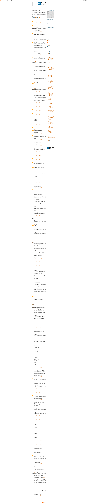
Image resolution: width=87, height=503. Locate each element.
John (34, 88)
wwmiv (34, 129)
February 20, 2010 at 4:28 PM (38, 182)
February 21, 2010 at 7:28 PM (38, 419)
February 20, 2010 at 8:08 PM (38, 261)
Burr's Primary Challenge (50, 111)
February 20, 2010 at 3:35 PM (38, 151)
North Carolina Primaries (50, 85)
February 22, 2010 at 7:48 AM (38, 463)
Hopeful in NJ (35, 61)
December (49, 47)
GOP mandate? (49, 77)
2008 (48, 141)
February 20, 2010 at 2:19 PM (38, 102)
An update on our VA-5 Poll (51, 116)
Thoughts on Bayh (50, 95)
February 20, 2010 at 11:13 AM (38, 31)
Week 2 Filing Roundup (50, 81)
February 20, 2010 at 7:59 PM (38, 258)
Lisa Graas (35, 306)
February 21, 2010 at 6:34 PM (38, 415)
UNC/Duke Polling (50, 118)
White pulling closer (50, 112)
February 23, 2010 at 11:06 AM (38, 495)
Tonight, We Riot (35, 82)
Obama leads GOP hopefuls (51, 86)
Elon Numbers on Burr (50, 59)
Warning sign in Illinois (50, 130)
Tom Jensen (48, 42)
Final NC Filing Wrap (50, 57)
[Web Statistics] (43, 502)
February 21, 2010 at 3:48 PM (38, 376)
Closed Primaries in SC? (50, 94)
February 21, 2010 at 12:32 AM (38, 327)
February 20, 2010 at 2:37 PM (38, 110)
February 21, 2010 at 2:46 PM (38, 367)
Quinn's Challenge (50, 122)
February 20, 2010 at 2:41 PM (38, 121)
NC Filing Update (50, 69)
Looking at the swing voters (51, 68)
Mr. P (34, 166)
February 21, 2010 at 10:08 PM (38, 449)
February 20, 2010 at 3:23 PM (38, 133)
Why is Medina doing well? (51, 110)
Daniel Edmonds (35, 478)
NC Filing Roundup (50, 63)
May (48, 53)
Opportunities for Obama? (50, 117)
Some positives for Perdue (51, 92)
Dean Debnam (48, 40)
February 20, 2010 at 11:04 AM (38, 22)
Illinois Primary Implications (51, 136)
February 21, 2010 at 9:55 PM (38, 440)
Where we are (49, 121)
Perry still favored (50, 75)
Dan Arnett (44, 477)
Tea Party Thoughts (50, 99)
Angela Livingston (35, 27)
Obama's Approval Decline (50, 82)
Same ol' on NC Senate (50, 88)
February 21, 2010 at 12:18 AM (38, 323)
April (48, 54)
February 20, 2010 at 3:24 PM (38, 139)
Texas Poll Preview (50, 76)
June (49, 52)
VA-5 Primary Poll (50, 100)
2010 (48, 46)
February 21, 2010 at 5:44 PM (38, 399)
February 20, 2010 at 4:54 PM (38, 215)
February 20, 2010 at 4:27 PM (38, 177)
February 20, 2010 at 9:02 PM (38, 265)
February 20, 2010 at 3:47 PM (38, 155)
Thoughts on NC (50, 131)
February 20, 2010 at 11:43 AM (38, 54)
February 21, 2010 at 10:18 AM (38, 348)
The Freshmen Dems (50, 67)
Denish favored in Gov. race (51, 70)
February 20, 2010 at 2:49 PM (38, 124)
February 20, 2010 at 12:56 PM (38, 75)
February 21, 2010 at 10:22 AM (38, 352)
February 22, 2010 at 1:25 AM (38, 453)
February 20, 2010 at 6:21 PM (38, 226)
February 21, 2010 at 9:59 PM (38, 444)
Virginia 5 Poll (49, 106)
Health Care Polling (50, 132)
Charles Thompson (43, 478)
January (49, 139)
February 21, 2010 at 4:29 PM (38, 392)
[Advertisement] (51, 33)
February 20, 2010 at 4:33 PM (38, 187)
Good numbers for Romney (51, 58)
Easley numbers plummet (50, 74)
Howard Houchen (39, 478)
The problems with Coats (50, 127)
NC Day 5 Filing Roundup (50, 93)
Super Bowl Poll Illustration (51, 123)
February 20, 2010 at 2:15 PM (38, 91)
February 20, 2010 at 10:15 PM (38, 279)
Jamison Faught (35, 472)
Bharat (34, 295)
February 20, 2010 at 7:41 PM (38, 239)
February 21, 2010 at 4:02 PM (38, 388)
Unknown (35, 41)
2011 (48, 45)
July (48, 51)
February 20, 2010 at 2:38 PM (38, 114)
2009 (48, 140)
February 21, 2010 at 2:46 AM (38, 337)
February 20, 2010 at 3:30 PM (38, 145)
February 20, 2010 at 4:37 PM (38, 190)
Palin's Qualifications (50, 87)
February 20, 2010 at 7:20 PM (38, 235)
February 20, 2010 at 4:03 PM (38, 159)
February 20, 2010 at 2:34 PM (38, 106)
